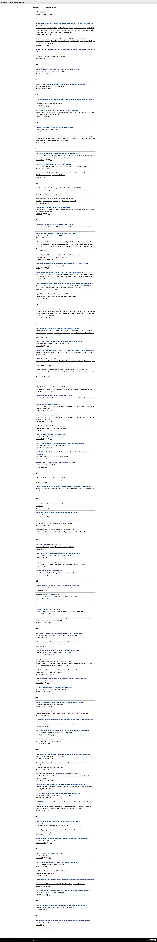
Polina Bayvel (54, 244)
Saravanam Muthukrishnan (46, 287)
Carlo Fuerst (39, 257)
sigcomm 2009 (40, 637)
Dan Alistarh (39, 389)
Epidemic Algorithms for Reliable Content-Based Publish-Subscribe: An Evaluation (61, 905)
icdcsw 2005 (39, 858)
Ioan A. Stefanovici (53, 54)
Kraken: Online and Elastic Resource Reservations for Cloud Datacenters (58, 255)
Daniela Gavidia (47, 713)
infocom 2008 (39, 706)
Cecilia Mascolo (57, 620)
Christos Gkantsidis (57, 406)
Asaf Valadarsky (50, 209)
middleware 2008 (41, 843)
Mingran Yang (58, 166)
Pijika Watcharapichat (54, 190)
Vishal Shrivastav (40, 209)
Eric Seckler (72, 330)
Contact (9, 940)
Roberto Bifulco (54, 114)
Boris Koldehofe (57, 713)
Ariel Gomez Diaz (52, 28)
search (22, 2)
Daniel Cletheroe (73, 30)
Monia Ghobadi (59, 235)
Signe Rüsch (49, 274)
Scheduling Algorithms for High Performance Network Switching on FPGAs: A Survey (62, 263)
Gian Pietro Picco (66, 661)
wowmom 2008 (40, 726)
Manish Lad (64, 806)
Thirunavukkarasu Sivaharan (47, 808)
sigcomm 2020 (40, 160)
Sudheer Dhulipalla (68, 287)
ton (36, 259)
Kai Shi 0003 (90, 28)
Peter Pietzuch (88, 330)
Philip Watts (82, 389)
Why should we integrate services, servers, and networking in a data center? (59, 633)
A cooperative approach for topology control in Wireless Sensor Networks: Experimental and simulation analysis (64, 720)
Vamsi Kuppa (58, 287)
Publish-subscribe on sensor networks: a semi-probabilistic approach (57, 862)
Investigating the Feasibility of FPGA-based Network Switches (55, 198)
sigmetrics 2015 (40, 447)
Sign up (154, 2)
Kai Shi (64, 138)
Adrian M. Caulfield (41, 235)
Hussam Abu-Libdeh (41, 611)
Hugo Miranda (52, 663)
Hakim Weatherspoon (45, 211)
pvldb (37, 194)
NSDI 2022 (39, 116)
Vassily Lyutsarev (68, 28)
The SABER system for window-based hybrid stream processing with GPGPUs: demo (62, 369)
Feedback (46, 940)
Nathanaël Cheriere (63, 41)
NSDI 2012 (39, 549)
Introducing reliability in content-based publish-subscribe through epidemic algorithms (63, 920)
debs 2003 (39, 925)
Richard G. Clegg (84, 311)
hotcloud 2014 (40, 482)
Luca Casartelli (68, 652)
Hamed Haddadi (44, 114)
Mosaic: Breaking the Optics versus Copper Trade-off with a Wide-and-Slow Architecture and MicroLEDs (64, 24)
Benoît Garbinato (42, 663)
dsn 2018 (38, 279)
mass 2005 (39, 866)
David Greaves (56, 311)
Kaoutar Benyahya (41, 28)
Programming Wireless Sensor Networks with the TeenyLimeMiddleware (58, 793)
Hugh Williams (47, 140)
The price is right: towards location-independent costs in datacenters (57, 585)
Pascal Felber (68, 276)
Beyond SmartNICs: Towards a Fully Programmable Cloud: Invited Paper (58, 233)
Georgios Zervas (77, 246)
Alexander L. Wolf (41, 333)
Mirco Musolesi (76, 713)
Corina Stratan (40, 573)
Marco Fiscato (40, 741)
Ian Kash (63, 428)
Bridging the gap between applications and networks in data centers (57, 512)
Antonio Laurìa (40, 103)
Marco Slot (39, 689)
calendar (17, 2)
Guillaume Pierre (71, 573)
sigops (37, 516)
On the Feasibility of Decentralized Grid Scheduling (52, 739)
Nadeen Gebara (40, 129)
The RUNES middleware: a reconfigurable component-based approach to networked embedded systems (65, 880)
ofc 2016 (38, 354)
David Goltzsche (40, 274)
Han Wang (82, 209)
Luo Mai (74, 190)
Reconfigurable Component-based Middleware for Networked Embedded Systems (61, 784)
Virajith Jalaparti (40, 564)
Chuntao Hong (45, 465)
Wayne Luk (73, 201)
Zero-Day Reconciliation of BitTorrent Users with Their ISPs (54, 687)
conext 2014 (39, 493)
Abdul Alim (39, 330)
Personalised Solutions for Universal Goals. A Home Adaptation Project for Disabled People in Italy (65, 100)
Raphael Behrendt (57, 155)
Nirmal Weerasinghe (62, 808)
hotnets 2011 (39, 590)
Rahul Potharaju (51, 285)
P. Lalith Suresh (57, 257)
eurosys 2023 (39, 88)
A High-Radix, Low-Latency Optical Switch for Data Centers (54, 387)
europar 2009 (39, 691)
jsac (37, 735)
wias (37, 758)
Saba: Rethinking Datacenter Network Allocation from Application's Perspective (60, 84)
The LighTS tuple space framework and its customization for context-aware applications (63, 754)
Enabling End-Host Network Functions (48, 404)
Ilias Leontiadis (40, 620)
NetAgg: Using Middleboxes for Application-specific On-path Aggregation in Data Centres (63, 486)
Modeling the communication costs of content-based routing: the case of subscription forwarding (63, 764)
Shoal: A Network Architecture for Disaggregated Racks (53, 207)
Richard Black (63, 54)
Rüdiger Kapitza (87, 276)
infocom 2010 (39, 622)
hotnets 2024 (39, 73)
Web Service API (28, 940)
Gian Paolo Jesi (65, 776)
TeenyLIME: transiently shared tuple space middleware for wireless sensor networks (62, 838)
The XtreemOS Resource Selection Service (49, 570)
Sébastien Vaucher (67, 274)
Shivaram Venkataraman (75, 285)
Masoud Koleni (40, 335)
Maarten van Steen (66, 644)
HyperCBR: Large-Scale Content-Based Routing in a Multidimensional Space (59, 702)
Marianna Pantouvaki (80, 28)
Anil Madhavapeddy (68, 333)
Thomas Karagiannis (84, 30)
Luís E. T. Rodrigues (62, 663)
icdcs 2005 (39, 875)
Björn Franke (72, 296)
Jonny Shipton (74, 311)
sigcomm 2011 (40, 598)
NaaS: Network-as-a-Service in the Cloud (48, 544)
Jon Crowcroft (86, 313)
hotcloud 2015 (40, 467)
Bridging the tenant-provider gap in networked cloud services (55, 503)
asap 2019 (39, 203)
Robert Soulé (49, 313)
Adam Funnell (63, 389)
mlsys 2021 (39, 131)
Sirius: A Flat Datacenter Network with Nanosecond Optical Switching (57, 153)
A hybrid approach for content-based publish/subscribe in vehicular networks (60, 670)
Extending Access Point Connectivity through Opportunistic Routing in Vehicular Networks (64, 618)
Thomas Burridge (62, 30)
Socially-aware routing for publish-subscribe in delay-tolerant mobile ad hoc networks (62, 730)
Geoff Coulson (47, 786)
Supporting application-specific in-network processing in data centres (57, 529)
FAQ (40, 940)
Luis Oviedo (48, 335)
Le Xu (58, 285)
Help (20, 940)
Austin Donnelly (47, 523)
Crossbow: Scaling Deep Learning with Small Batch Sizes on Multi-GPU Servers (60, 188)
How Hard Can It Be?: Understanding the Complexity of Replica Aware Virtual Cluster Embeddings (62, 453)
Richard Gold (56, 806)
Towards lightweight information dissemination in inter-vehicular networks (59, 830)
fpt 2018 (38, 268)
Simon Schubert (78, 635)
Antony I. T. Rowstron (48, 32)
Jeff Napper (55, 573)
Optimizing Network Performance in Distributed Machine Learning (56, 462)
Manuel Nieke (58, 274)
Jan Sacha (48, 573)
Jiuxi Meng (39, 201)
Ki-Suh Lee (75, 209)
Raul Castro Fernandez (66, 361)
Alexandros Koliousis (42, 190)
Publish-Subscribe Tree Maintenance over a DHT (51, 853)
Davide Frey (46, 832)
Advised (43, 11)
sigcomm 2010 (40, 614)
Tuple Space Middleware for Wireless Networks (50, 659)
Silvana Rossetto (59, 864)
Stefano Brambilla (58, 652)
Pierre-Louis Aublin (41, 276)
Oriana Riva (84, 713)
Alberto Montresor (86, 776)
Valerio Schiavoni (89, 274)
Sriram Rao (78, 287)
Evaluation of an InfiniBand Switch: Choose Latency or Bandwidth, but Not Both (61, 172)
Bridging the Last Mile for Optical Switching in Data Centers (54, 224)
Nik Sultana (39, 311)
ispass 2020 (39, 177)
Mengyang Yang (60, 32)
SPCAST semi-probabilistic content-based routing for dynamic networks (58, 821)
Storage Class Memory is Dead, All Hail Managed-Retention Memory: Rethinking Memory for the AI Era (65, 51)
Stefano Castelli (40, 704)
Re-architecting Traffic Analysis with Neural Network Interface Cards (57, 110)
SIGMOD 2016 (40, 365)
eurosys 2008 (39, 715)
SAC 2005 (38, 895)
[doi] (51, 34)
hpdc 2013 (39, 508)
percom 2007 (39, 810)
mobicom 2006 (40, 834)
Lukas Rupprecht (63, 330)
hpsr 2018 (38, 237)
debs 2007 (39, 769)
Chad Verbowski (40, 296)
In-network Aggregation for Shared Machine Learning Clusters (55, 127)
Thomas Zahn (47, 635)
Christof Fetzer (59, 276)
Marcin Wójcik (65, 311)
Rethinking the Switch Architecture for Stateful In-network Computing (57, 69)
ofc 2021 (38, 142)
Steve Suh (64, 285)
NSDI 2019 (39, 214)
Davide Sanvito (62, 112)
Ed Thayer (49, 296)
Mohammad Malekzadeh (74, 112)
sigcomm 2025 (40, 34)
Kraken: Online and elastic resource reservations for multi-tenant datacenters (60, 341)
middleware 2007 (41, 797)
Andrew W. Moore (79, 333)
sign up (42, 929)
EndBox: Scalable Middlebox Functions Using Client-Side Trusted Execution (59, 272)
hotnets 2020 (39, 168)
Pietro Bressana (40, 313)
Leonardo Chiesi (57, 103)
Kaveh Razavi (56, 428)
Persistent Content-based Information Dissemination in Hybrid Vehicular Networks (61, 678)
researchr (4, 2)
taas (37, 575)
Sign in (149, 2)
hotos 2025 (39, 45)
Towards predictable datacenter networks (48, 594)
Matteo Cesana (47, 652)
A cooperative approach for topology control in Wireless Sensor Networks (58, 650)
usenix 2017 (39, 317)
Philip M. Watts (80, 138)
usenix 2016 (39, 337)
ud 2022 (38, 106)
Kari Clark (48, 138)
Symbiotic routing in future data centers (48, 609)
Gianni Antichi (64, 71)
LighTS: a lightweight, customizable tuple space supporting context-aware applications (63, 890)
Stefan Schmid (48, 257)
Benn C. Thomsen (87, 352)
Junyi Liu (60, 28)
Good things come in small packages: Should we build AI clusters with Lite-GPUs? (61, 38)
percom (38, 655)
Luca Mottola (47, 661)
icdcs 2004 (39, 910)
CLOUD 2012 (39, 566)
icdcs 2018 (39, 298)
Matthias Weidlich (66, 190)
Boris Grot (62, 86)
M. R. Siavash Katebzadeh (43, 86)
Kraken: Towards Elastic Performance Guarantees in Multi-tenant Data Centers (60, 443)
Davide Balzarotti (40, 756)
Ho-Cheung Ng (57, 201)
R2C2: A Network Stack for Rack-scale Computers (51, 426)
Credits (15, 940)
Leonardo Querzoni (41, 778)
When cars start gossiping (44, 711)
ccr (36, 391)
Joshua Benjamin (51, 352)
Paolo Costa (68, 32)
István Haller (39, 140)
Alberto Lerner (40, 71)
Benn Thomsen (71, 138)
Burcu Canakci (40, 41)
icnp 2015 (38, 458)
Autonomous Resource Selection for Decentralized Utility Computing (57, 641)
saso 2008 (39, 743)
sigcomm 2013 (40, 534)
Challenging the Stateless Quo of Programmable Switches (54, 164)
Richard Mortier (58, 313)
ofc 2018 (38, 229)
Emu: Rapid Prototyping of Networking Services (50, 309)
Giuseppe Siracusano (42, 112)
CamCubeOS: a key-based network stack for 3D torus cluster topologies (58, 521)
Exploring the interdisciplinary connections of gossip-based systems (57, 773)
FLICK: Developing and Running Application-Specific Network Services (58, 328)
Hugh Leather (64, 296)
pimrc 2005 (39, 886)
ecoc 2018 (39, 250)
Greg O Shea (72, 611)
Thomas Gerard (40, 138)
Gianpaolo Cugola (71, 907)
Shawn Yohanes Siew (42, 30)
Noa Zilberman (49, 315)
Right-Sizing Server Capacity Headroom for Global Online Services (56, 294)
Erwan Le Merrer (76, 776)
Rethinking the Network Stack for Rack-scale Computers (53, 478)
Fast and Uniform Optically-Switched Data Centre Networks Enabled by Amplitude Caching (64, 136)
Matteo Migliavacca (58, 335)
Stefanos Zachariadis (87, 786)
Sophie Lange (45, 157)
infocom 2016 (39, 346)
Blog (35, 940)
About (3, 940)
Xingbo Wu (54, 41)
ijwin (37, 789)
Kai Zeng (43, 285)
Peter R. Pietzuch (78, 276)
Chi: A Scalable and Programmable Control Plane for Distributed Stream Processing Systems (64, 283)
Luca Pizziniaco (77, 724)
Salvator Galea (53, 112)
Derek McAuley (68, 335)
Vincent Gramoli (48, 776)
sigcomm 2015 (40, 400)
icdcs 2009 (39, 646)
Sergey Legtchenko (82, 41)
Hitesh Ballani (52, 30)
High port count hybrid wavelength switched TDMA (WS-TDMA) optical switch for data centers (65, 350)
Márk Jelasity (57, 776)
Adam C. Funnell (56, 138)
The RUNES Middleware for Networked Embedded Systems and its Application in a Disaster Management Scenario (64, 803)
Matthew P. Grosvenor (70, 406)
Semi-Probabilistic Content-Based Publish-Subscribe (52, 871)
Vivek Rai (63, 689)
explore (10, 2)
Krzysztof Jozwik (90, 138)
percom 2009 (39, 683)
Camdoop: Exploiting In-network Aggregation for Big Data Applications (58, 553)
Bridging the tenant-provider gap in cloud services (51, 562)
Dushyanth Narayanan (51, 56)
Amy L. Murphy (55, 661)
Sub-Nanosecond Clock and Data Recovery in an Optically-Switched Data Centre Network (63, 242)
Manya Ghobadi (50, 129)
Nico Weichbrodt (78, 274)
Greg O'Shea (46, 408)
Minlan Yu (66, 166)
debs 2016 (39, 376)
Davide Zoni (48, 71)
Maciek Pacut (47, 456)
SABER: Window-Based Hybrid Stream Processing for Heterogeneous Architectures (61, 358)
